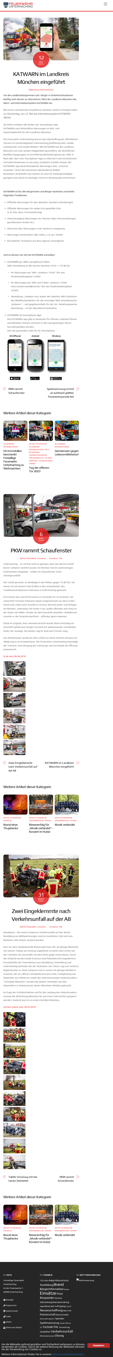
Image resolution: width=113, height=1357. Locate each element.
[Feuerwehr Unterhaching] (18, 7)
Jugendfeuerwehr (38, 455)
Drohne (66, 1289)
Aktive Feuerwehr (37, 444)
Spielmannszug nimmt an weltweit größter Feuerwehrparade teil (60, 392)
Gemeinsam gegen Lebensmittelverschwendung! (73, 452)
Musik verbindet (65, 824)
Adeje (52, 1280)
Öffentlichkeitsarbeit (47, 1336)
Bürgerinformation (52, 1289)
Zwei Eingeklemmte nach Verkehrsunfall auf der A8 (22, 766)
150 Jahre (44, 1280)
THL (60, 558)
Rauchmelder (62, 1314)
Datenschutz (11, 1311)
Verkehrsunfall (62, 1331)
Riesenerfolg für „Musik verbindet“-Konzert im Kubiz (40, 828)
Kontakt (9, 1300)
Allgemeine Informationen (41, 89)
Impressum (11, 1305)
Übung (59, 1335)
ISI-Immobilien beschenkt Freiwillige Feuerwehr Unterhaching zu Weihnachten (13, 459)
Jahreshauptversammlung (54, 1302)
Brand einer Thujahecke (10, 826)
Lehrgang (60, 1306)
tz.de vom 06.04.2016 (14, 656)
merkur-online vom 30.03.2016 (19, 1007)
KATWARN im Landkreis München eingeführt (59, 764)
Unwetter (45, 1331)
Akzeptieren (98, 1345)
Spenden (59, 1318)
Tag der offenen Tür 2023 (39, 469)
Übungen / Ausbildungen (41, 461)
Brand (59, 1284)
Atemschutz (62, 1280)
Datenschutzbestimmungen (68, 1354)
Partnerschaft (48, 1314)
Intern (8, 1322)
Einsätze (42, 558)
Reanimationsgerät (47, 1319)
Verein (32, 464)
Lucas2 (68, 1306)
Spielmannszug (36, 458)
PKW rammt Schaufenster (16, 390)
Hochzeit (58, 1298)
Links (8, 1316)
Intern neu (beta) (13, 1327)
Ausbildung (46, 1284)
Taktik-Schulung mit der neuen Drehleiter (22, 1178)
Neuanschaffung (51, 1310)
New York (67, 1311)
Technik (48, 458)
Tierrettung (64, 1327)
